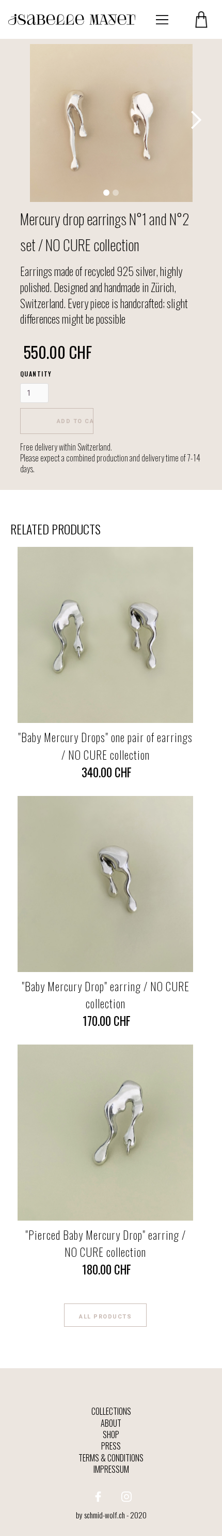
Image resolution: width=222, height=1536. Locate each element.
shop (111, 1434)
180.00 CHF (105, 1269)
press (111, 1446)
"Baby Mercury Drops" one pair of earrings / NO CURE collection (105, 746)
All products (105, 1316)
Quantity (36, 374)
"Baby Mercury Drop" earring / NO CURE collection (105, 995)
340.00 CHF (105, 772)
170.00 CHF (105, 1021)
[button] (162, 19)
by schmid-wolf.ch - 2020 (111, 1515)
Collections (111, 1411)
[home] (71, 19)
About (111, 1423)
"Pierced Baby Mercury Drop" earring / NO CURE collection (105, 1243)
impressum (111, 1469)
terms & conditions (111, 1457)
